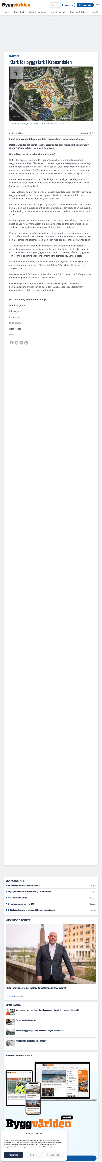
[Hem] (16, 5)
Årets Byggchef (58, 12)
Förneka (34, 1155)
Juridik (95, 12)
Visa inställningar (54, 1155)
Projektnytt (19, 12)
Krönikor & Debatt (78, 12)
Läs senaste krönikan (14, 996)
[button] (63, 1133)
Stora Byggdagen (37, 12)
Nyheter (5, 12)
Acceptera (13, 1155)
